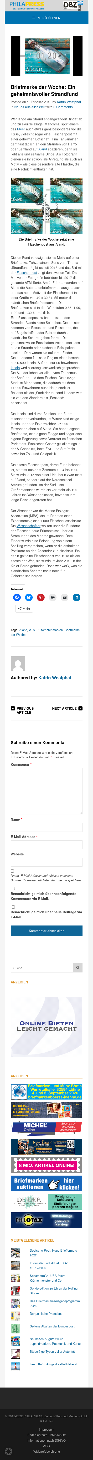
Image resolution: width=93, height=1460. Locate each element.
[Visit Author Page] (18, 663)
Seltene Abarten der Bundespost (52, 1326)
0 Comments (63, 106)
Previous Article (25, 710)
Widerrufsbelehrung (46, 1451)
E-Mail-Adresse (24, 836)
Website (17, 854)
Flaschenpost (27, 272)
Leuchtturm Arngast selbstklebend (53, 1364)
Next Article (64, 708)
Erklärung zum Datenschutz (46, 1435)
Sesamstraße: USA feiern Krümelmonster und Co (47, 1278)
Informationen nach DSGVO (46, 1440)
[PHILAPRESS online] (46, 5)
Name (16, 819)
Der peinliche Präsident (46, 1313)
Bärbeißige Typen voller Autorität (52, 1351)
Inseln (15, 367)
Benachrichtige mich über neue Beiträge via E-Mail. (46, 914)
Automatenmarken (50, 629)
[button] (8, 1451)
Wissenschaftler (29, 525)
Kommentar (21, 764)
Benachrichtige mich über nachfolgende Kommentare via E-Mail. (43, 896)
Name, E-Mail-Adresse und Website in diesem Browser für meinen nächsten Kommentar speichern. (46, 878)
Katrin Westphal (69, 101)
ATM (32, 629)
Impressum (46, 1429)
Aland (42, 149)
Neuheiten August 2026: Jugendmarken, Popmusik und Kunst (55, 1341)
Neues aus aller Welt (30, 106)
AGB (46, 1446)
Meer (21, 129)
